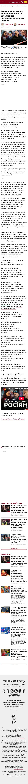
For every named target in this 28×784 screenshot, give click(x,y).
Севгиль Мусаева (19, 766)
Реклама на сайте (11, 700)
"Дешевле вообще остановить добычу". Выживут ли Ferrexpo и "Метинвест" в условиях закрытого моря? (19, 590)
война (22, 419)
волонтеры (4, 419)
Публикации (10, 6)
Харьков (17, 419)
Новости (3, 6)
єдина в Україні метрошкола (10, 202)
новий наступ (5, 304)
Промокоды (14, 709)
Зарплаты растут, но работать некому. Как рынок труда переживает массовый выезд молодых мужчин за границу (19, 538)
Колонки (17, 6)
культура (11, 419)
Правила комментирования (9, 448)
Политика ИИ (7, 704)
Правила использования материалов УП (14, 702)
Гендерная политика (17, 704)
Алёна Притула (19, 767)
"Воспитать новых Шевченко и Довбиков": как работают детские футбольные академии (18, 630)
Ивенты (19, 700)
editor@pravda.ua (18, 769)
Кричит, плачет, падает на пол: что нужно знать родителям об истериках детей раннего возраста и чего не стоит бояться (19, 654)
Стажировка (19, 708)
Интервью (24, 6)
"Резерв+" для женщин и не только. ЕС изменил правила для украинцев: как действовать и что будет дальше (19, 610)
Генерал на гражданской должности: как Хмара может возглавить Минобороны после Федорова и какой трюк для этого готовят (19, 510)
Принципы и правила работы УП (13, 706)
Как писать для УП (10, 708)
